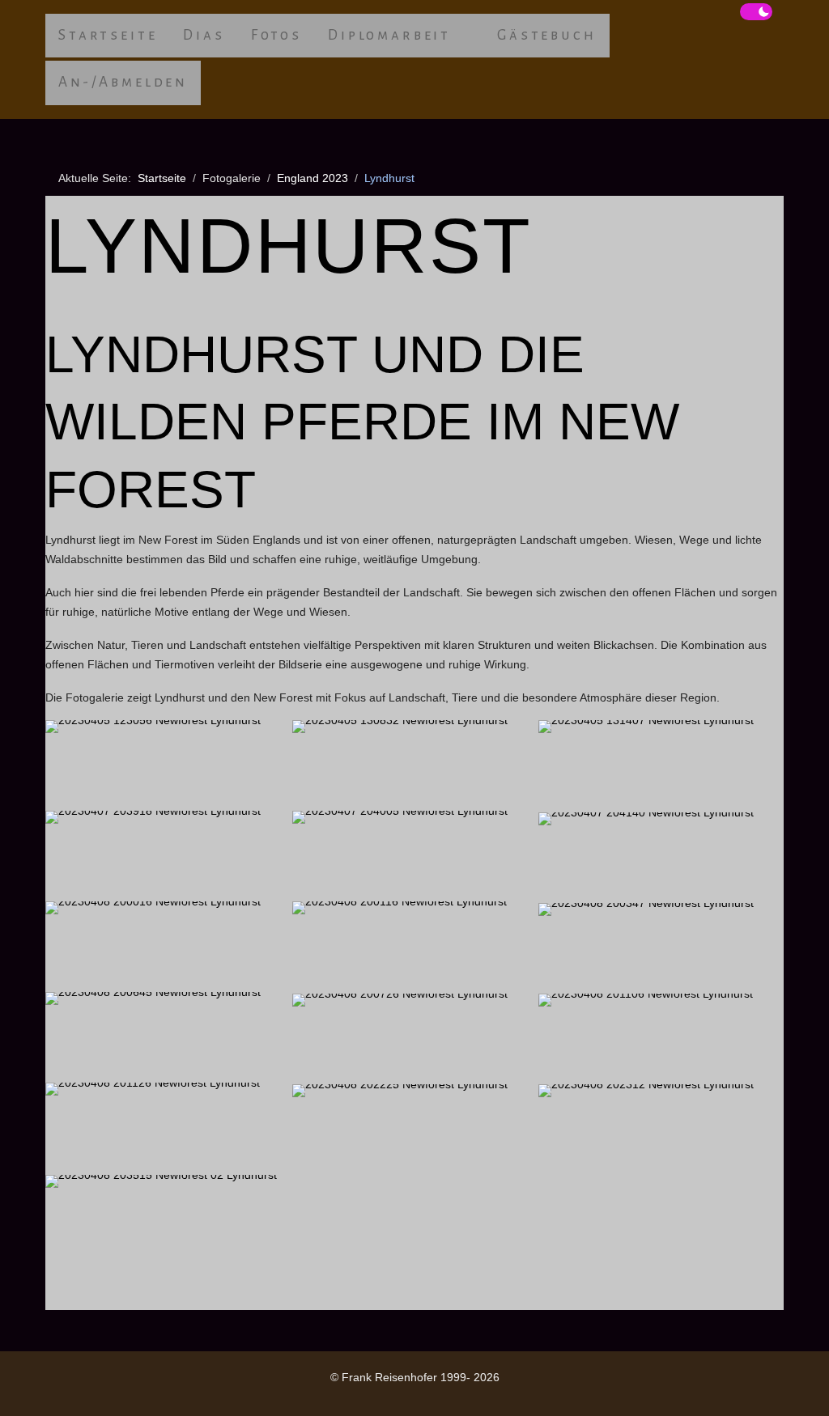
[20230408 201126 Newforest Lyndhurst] (168, 1127)
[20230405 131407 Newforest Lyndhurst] (661, 764)
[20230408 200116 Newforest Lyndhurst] (415, 945)
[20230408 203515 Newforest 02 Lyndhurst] (168, 1219)
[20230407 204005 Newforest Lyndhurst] (415, 855)
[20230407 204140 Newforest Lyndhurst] (661, 856)
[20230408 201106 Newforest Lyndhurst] (661, 1038)
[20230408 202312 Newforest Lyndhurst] (661, 1128)
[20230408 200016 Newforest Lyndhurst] (168, 945)
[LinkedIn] (89, 1393)
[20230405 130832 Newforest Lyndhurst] (415, 764)
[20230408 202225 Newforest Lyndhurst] (415, 1128)
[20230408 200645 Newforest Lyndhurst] (168, 1036)
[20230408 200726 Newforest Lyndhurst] (415, 1038)
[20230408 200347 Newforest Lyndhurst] (661, 947)
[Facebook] (53, 1393)
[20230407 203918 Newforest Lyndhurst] (168, 855)
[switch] (756, 12)
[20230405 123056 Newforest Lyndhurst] (168, 764)
